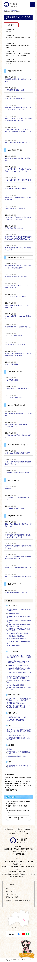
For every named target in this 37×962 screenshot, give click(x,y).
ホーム (5, 10)
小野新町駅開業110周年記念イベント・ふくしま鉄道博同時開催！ (18, 677)
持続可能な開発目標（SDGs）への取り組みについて (18, 738)
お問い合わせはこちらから (20, 818)
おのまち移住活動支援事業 (15, 685)
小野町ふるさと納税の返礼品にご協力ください (19, 688)
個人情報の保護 (9, 829)
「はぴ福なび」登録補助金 (15, 636)
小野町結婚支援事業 (13, 613)
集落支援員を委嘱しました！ (16, 703)
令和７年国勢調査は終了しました (17, 756)
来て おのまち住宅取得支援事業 (17, 633)
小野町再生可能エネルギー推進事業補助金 (19, 621)
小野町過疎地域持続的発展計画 (16, 720)
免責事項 (19, 829)
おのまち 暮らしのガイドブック (17, 735)
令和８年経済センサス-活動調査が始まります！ (18, 752)
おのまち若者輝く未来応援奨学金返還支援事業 (19, 610)
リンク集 (25, 833)
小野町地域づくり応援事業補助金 (17, 665)
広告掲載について (14, 833)
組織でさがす (13, 10)
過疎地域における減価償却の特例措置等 (19, 617)
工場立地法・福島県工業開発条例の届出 (19, 642)
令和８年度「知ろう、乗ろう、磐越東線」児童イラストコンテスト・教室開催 (19, 656)
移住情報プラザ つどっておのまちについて (19, 766)
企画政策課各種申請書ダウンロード (18, 639)
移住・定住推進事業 (13, 646)
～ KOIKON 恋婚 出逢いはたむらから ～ (19, 673)
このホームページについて (17, 831)
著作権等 (27, 829)
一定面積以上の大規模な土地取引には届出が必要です (19, 629)
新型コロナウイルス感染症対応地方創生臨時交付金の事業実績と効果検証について (19, 731)
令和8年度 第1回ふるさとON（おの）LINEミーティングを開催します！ (18, 661)
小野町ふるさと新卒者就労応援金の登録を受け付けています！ (19, 625)
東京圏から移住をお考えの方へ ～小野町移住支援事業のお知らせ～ (19, 706)
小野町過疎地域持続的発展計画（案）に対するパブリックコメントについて (19, 668)
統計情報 (10, 749)
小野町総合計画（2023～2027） (17, 717)
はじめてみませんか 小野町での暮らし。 (19, 681)
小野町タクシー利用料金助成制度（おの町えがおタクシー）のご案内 (19, 699)
